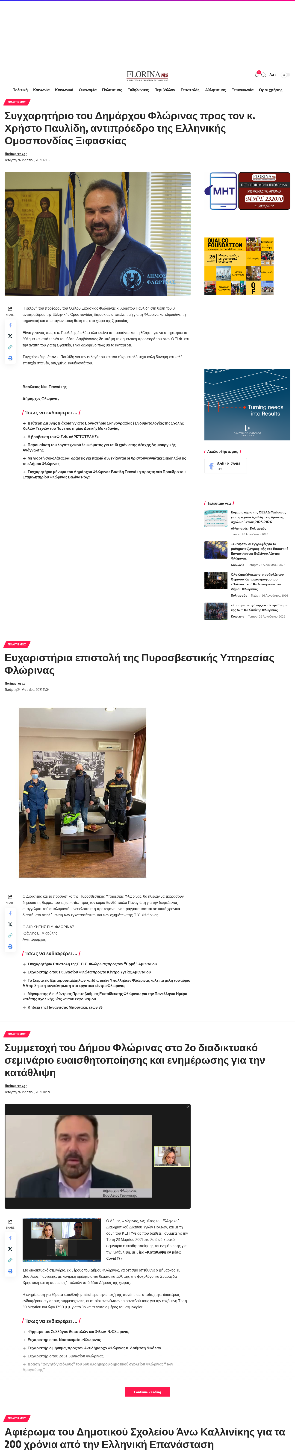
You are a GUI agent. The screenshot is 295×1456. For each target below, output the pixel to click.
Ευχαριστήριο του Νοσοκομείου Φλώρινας (64, 1339)
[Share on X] (10, 336)
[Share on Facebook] (10, 325)
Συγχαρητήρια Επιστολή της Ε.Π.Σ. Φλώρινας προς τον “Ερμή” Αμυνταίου (92, 964)
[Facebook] (225, 466)
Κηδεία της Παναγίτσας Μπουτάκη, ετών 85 (65, 1007)
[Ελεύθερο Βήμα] (147, 75)
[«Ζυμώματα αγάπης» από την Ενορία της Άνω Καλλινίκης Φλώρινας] (215, 611)
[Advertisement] (138, 32)
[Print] (10, 358)
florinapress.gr (16, 154)
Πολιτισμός (17, 102)
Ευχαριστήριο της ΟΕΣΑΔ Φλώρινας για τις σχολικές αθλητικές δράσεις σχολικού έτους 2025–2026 (258, 517)
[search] (263, 75)
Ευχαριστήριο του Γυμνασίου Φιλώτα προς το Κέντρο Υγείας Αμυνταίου (89, 972)
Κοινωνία (237, 565)
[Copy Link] (10, 347)
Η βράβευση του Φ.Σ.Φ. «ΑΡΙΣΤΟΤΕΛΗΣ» (63, 436)
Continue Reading (147, 1392)
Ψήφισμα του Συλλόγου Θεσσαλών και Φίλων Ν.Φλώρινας (78, 1331)
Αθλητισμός (239, 528)
